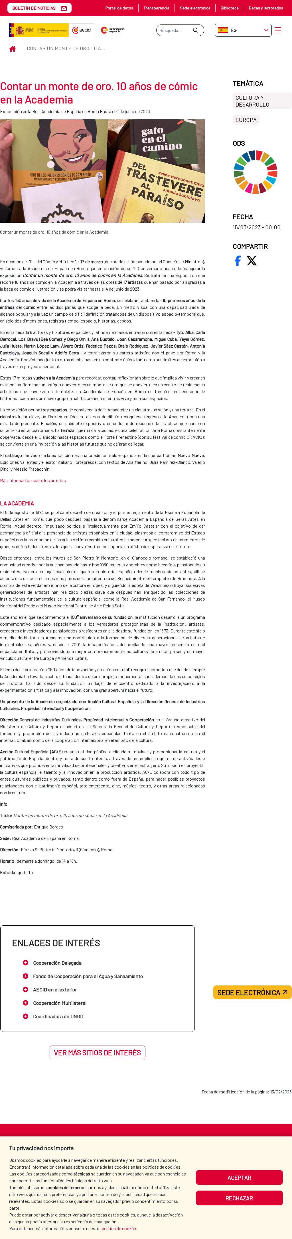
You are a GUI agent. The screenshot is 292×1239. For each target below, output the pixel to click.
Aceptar (239, 1177)
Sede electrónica (195, 7)
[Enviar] (195, 30)
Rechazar (239, 1198)
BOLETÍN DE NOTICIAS (34, 8)
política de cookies (119, 1228)
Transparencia (156, 7)
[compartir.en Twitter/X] (252, 261)
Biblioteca (230, 7)
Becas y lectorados (266, 7)
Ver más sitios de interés (97, 1052)
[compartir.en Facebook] (238, 261)
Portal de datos (119, 7)
